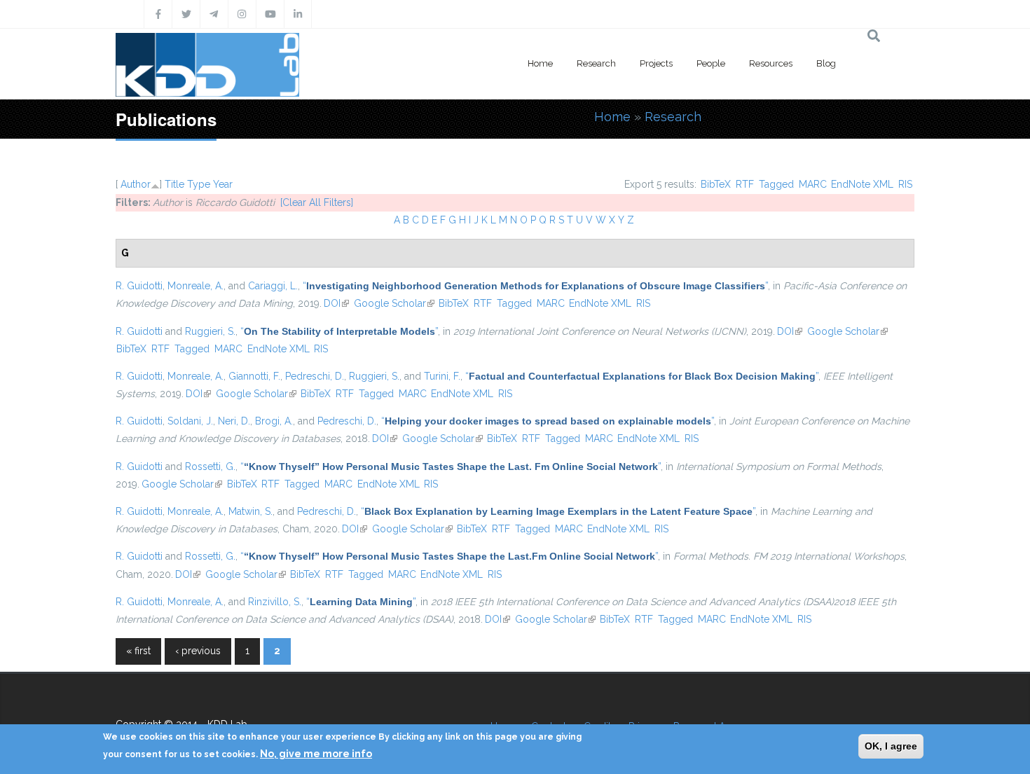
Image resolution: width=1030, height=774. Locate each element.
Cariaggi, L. (273, 285)
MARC (813, 184)
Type (198, 184)
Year (223, 184)
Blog (826, 63)
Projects (656, 63)
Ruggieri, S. (210, 331)
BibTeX (716, 184)
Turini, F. (442, 376)
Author (136, 184)
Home (540, 63)
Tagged (776, 184)
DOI (336, 303)
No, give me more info (316, 753)
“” (535, 285)
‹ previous (198, 650)
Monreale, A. (195, 285)
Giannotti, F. (254, 376)
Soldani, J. (190, 421)
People (710, 63)
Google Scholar (394, 303)
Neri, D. (234, 421)
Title (174, 184)
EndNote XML (862, 184)
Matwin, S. (250, 511)
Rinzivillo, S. (274, 601)
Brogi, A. (274, 421)
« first (138, 650)
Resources (770, 63)
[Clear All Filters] (316, 202)
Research (596, 63)
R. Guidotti (139, 285)
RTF (745, 184)
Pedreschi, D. (314, 376)
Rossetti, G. (210, 466)
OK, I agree (891, 746)
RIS (905, 184)
